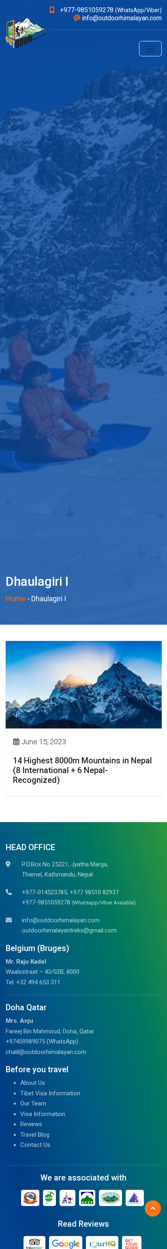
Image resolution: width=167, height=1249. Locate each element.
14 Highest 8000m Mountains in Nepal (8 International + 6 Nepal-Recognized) (82, 770)
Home (16, 598)
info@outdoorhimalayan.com (61, 920)
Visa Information (42, 1114)
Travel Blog (34, 1134)
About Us (32, 1082)
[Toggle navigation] (150, 48)
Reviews (31, 1124)
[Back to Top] (153, 1208)
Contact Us (35, 1144)
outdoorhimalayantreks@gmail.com (69, 930)
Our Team (33, 1103)
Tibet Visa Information (50, 1093)
